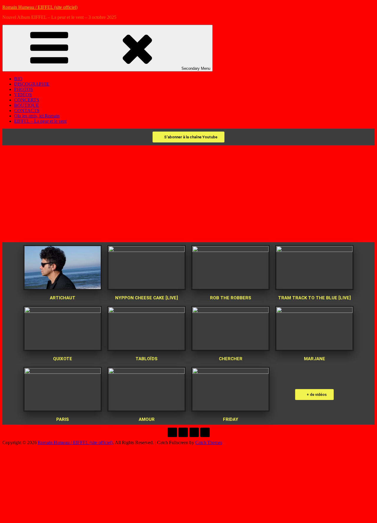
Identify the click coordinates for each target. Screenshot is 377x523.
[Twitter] (183, 432)
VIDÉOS (23, 94)
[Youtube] (194, 432)
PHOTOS (23, 89)
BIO (18, 78)
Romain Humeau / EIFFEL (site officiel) (39, 7)
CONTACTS (26, 110)
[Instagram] (205, 432)
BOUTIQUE (26, 105)
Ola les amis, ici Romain (36, 115)
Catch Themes (208, 442)
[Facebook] (172, 432)
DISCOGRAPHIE (31, 84)
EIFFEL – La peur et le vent (40, 121)
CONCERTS (26, 99)
